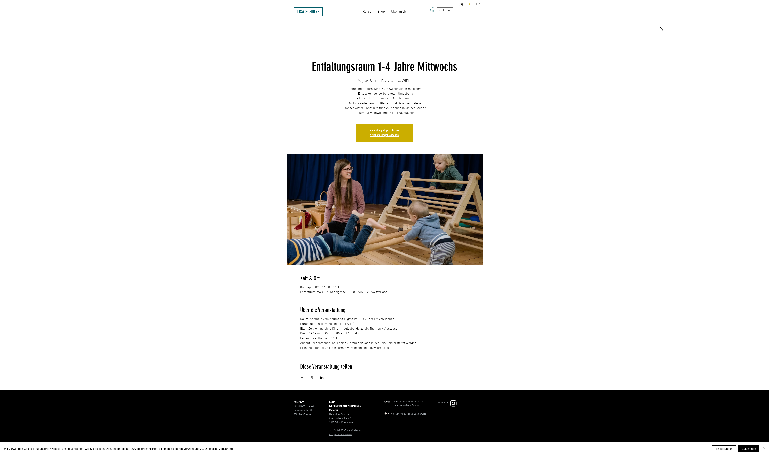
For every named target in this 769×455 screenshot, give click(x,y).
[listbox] (445, 10)
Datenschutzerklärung (219, 449)
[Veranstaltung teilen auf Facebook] (302, 377)
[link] (432, 10)
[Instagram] (460, 4)
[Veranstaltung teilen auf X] (312, 377)
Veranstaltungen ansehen (384, 135)
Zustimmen (749, 449)
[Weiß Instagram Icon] (453, 403)
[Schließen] (764, 448)
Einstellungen (724, 449)
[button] (445, 10)
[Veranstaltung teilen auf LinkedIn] (322, 377)
